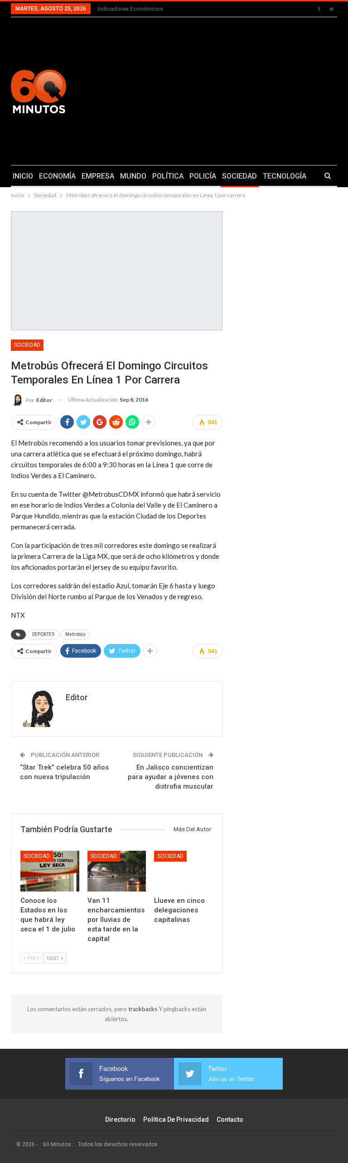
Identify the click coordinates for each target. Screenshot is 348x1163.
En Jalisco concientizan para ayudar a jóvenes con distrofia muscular (170, 776)
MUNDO (133, 176)
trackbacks (143, 1009)
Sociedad (27, 345)
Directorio (120, 1119)
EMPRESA (98, 176)
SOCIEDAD (239, 176)
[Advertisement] (232, 89)
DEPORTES (43, 634)
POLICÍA (202, 176)
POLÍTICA (168, 176)
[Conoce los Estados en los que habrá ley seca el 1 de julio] (49, 871)
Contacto (230, 1119)
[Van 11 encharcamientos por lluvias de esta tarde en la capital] (116, 871)
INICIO (23, 176)
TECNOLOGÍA (284, 176)
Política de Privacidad (176, 1119)
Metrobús (75, 634)
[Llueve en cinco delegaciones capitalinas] (183, 871)
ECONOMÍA (57, 176)
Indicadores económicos (130, 8)
